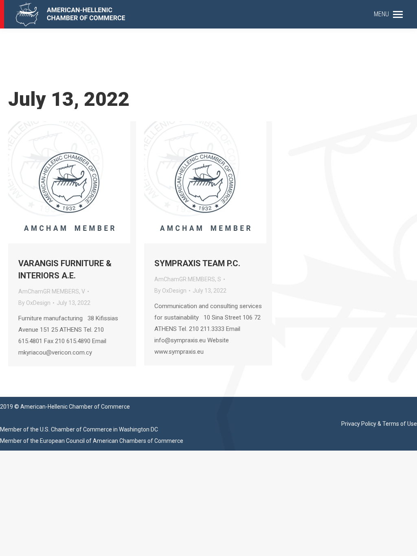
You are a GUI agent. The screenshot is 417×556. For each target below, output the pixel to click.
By (34, 303)
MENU (381, 14)
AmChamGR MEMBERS (48, 291)
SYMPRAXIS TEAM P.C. (197, 263)
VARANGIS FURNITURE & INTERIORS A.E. (65, 269)
